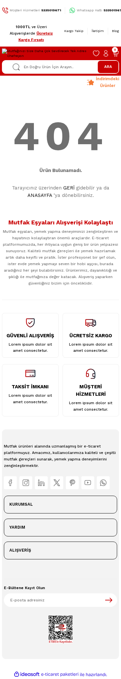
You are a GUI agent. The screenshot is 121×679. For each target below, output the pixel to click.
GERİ (69, 188)
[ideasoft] (27, 674)
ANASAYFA (39, 195)
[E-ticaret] (60, 674)
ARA (108, 66)
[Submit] (109, 600)
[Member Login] (105, 53)
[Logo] (45, 53)
